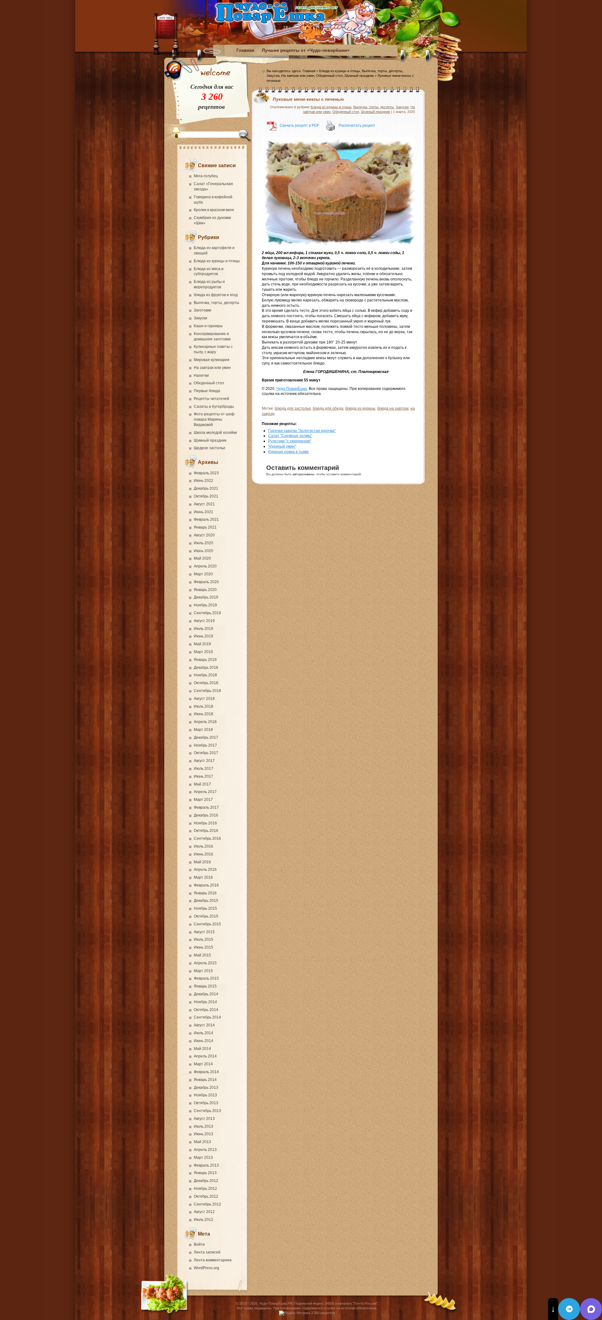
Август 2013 (204, 1118)
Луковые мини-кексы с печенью (308, 99)
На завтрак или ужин (212, 367)
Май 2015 (202, 955)
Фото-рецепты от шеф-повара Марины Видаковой (214, 419)
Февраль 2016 (206, 885)
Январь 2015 (205, 986)
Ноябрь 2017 (205, 745)
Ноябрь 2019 (205, 605)
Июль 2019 (203, 628)
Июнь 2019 (203, 636)
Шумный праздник (210, 440)
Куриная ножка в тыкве (288, 452)
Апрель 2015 (205, 963)
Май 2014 (202, 1048)
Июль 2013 (203, 1126)
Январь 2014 (205, 1080)
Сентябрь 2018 (207, 691)
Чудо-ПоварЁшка (291, 388)
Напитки (201, 375)
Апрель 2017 (205, 792)
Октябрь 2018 (206, 683)
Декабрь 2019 (206, 597)
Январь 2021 (205, 527)
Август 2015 (204, 932)
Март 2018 (203, 729)
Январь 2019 (205, 659)
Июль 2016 (203, 846)
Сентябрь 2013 (207, 1111)
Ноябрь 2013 (205, 1095)
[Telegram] (569, 1309)
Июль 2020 (203, 543)
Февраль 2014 (206, 1072)
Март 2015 (203, 971)
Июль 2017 (203, 768)
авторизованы (303, 474)
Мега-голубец (206, 176)
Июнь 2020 (203, 551)
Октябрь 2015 (206, 916)
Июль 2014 (203, 1033)
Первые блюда (207, 391)
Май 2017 (202, 784)
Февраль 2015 (206, 978)
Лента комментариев (212, 1260)
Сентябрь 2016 (207, 838)
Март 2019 (203, 652)
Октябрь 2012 (206, 1196)
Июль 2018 (203, 706)
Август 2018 (204, 698)
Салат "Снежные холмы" (290, 436)
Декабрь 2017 (206, 737)
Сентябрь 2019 (207, 613)
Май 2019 (202, 644)
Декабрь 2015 (206, 900)
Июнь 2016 (203, 854)
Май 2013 (202, 1142)
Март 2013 (203, 1157)
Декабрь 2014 (206, 994)
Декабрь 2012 (206, 1181)
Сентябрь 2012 (207, 1204)
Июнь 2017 (203, 776)
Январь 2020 (205, 590)
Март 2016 (203, 877)
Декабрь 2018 (206, 667)
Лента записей (207, 1252)
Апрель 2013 (205, 1149)
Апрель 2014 (205, 1056)
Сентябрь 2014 (207, 1017)
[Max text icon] (591, 1309)
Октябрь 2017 (206, 753)
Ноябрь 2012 (205, 1188)
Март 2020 (203, 574)
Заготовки (202, 310)
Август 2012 (204, 1212)
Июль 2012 (203, 1219)
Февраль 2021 (206, 519)
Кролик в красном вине (214, 210)
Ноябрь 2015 (205, 908)
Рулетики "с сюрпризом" (289, 441)
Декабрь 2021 (206, 488)
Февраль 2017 (206, 807)
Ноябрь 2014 (205, 1002)
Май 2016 (202, 862)
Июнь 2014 (203, 1041)
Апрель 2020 (205, 566)
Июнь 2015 (203, 947)
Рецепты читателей (211, 399)
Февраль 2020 (206, 582)
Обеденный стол (209, 383)
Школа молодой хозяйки (215, 432)
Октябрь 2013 (206, 1103)
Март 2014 (203, 1064)
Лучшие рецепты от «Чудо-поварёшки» (306, 50)
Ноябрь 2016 (205, 823)
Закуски (200, 318)
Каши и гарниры (208, 326)
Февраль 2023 (206, 473)
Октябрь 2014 (206, 1010)
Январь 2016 (205, 893)
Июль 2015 (203, 939)
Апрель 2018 (205, 722)
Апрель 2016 (205, 869)
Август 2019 (204, 621)
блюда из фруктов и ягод (216, 295)
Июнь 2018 (203, 714)
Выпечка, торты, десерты (216, 303)
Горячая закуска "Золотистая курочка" (302, 430)
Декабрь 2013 (206, 1087)
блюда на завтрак (393, 408)
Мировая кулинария (212, 360)
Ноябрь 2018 (205, 675)
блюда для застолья (293, 408)
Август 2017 (204, 760)
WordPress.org (206, 1268)
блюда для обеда (328, 408)
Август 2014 (204, 1025)
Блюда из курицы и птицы (217, 261)
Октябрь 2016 (206, 830)
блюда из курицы (360, 408)
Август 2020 (204, 535)
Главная (245, 50)
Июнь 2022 (203, 480)
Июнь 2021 (203, 512)
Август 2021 (204, 504)
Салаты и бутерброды (214, 406)
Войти (199, 1244)
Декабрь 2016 (206, 815)
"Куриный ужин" (282, 446)
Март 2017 (203, 799)
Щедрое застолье (209, 448)
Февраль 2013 (206, 1165)
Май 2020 (202, 558)
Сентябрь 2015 (207, 924)
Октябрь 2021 (206, 496)
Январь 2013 (205, 1173)
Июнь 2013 (203, 1134)
